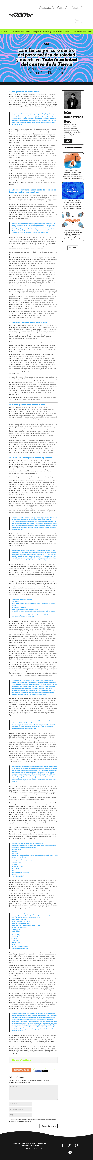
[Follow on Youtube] (70, 1152)
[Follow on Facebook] (62, 1145)
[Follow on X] (69, 1145)
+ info (68, 141)
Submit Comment (49, 1126)
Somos (78, 21)
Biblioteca (62, 8)
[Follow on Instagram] (77, 1145)
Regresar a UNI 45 (21, 1070)
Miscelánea (77, 8)
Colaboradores (46, 8)
